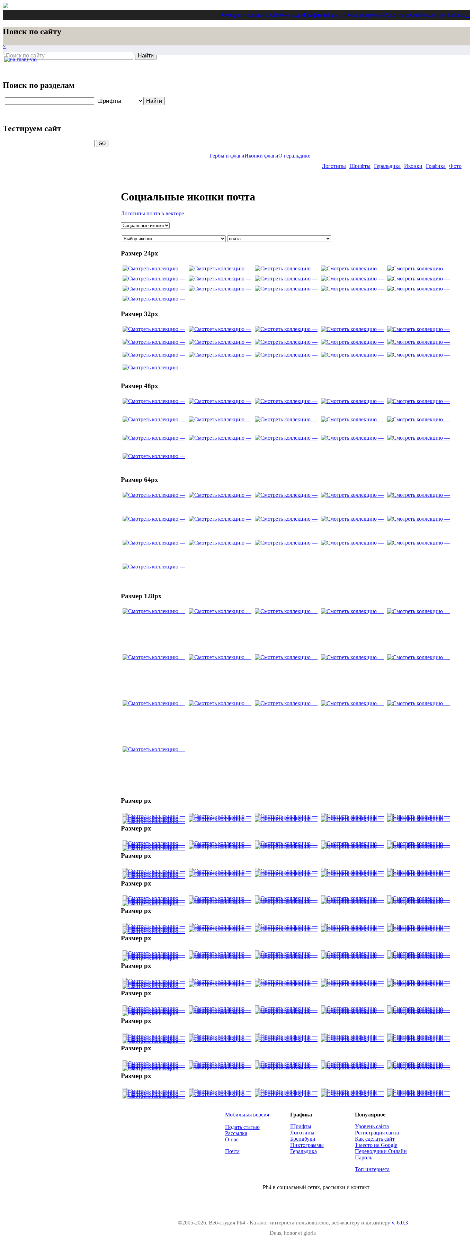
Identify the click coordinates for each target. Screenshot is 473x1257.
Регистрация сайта (377, 1132)
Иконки (413, 166)
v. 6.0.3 (400, 1222)
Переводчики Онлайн (381, 1151)
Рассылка (236, 1133)
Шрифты (360, 166)
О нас (232, 1139)
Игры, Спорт (340, 15)
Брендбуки (302, 1139)
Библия (456, 15)
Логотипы (334, 166)
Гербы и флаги (227, 156)
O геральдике (294, 156)
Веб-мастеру (288, 15)
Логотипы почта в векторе (152, 213)
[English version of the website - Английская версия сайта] (5, 6)
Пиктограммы (307, 1145)
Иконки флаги (261, 156)
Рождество (432, 15)
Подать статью (242, 1127)
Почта (232, 1151)
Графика (314, 15)
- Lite (268, 15)
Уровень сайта (372, 1126)
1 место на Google (376, 1145)
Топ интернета (372, 1169)
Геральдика (387, 166)
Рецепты (394, 15)
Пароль (363, 1157)
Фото (455, 166)
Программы (370, 15)
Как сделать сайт (375, 1139)
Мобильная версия (247, 1114)
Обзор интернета (242, 15)
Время (411, 15)
